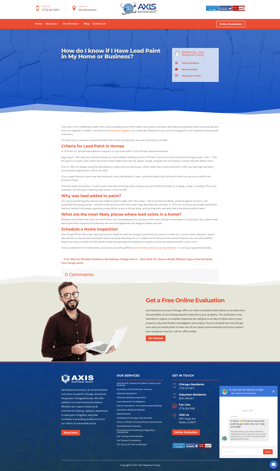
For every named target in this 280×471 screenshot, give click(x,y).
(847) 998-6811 (187, 398)
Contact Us (99, 24)
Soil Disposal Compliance (129, 440)
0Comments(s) (189, 69)
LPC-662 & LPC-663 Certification (132, 444)
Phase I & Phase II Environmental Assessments (139, 422)
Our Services (70, 24)
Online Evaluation (230, 24)
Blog (86, 24)
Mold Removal (124, 414)
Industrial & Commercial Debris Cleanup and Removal (139, 384)
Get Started (155, 338)
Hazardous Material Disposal (131, 410)
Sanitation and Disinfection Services (134, 389)
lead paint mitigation (120, 130)
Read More (71, 432)
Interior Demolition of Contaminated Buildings (139, 406)
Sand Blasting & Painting (129, 426)
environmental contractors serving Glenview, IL (155, 247)
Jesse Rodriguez (190, 63)
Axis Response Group (193, 53)
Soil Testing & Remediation (130, 436)
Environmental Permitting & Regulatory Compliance (136, 431)
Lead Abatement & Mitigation (131, 402)
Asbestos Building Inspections (131, 398)
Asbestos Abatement (127, 393)
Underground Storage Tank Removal (134, 418)
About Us (51, 24)
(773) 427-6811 (187, 388)
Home (38, 24)
